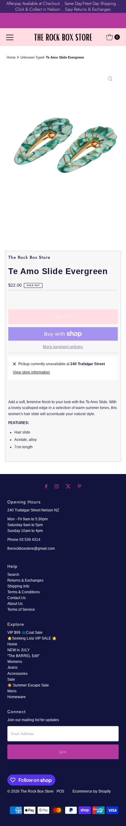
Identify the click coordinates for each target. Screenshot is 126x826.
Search (13, 574)
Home (11, 57)
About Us (15, 604)
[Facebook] (46, 486)
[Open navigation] (10, 37)
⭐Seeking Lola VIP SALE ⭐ (32, 638)
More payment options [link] (63, 347)
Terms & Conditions (23, 592)
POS (60, 791)
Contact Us (16, 598)
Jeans (12, 667)
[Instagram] (56, 486)
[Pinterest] (79, 486)
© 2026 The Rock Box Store (30, 791)
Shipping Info (18, 586)
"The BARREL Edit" (23, 656)
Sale (11, 679)
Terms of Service (21, 609)
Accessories (17, 673)
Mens (12, 691)
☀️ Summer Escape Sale (28, 685)
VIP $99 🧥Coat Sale (25, 632)
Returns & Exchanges (25, 580)
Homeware (16, 697)
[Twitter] (68, 486)
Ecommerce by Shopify (91, 791)
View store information (31, 372)
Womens (14, 662)
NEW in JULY (18, 650)
